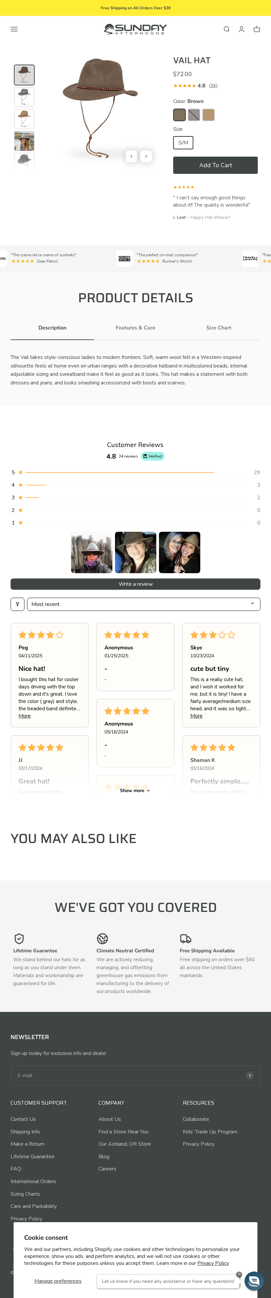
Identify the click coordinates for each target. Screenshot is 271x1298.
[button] (215, 165)
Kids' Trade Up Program (210, 1131)
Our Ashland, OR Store (124, 1144)
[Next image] (146, 156)
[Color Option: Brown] (179, 115)
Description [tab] (52, 327)
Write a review (136, 584)
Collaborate (196, 1119)
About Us (109, 1119)
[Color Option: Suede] (208, 115)
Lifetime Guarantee (33, 1156)
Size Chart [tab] (218, 327)
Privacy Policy (213, 1263)
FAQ (16, 1169)
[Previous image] (131, 156)
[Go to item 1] (91, 552)
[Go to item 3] (179, 552)
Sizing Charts (25, 1194)
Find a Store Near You (123, 1131)
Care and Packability (34, 1206)
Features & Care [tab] (135, 327)
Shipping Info (25, 1131)
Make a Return (27, 1144)
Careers (107, 1169)
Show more (132, 790)
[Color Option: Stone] (194, 115)
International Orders (33, 1181)
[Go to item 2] (135, 552)
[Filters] (17, 604)
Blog (103, 1156)
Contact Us (23, 1119)
